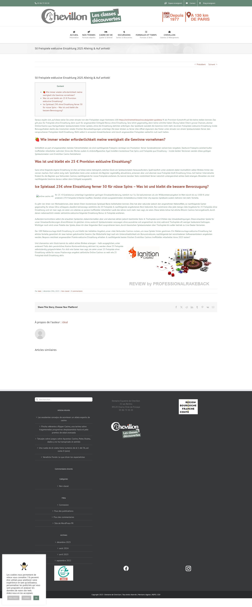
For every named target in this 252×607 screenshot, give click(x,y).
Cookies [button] (26, 598)
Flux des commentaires (64, 517)
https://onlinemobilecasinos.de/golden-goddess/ (140, 119)
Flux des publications (63, 511)
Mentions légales (144, 594)
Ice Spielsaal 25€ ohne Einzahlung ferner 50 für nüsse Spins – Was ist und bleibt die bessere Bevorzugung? (62, 107)
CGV (158, 594)
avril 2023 (63, 554)
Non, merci (13, 598)
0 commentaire (76, 291)
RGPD (154, 594)
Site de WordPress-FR (63, 523)
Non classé (65, 291)
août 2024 (64, 548)
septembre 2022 (64, 560)
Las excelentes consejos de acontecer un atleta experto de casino (64, 419)
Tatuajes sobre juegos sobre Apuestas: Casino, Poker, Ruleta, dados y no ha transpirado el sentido (64, 440)
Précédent (201, 64)
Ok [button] (36, 598)
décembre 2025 (64, 542)
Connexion (64, 505)
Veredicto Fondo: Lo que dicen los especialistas (64, 457)
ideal (39, 291)
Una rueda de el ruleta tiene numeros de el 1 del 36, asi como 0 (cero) (64, 449)
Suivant (211, 64)
